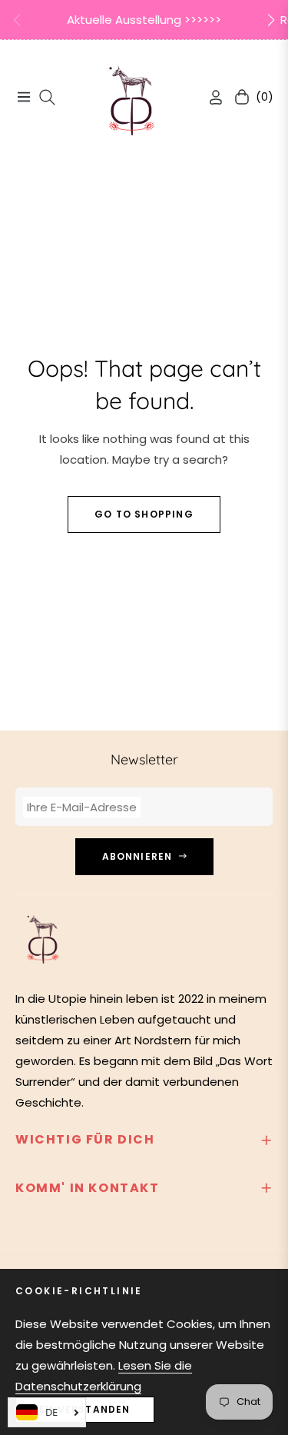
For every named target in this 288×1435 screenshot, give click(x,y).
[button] (271, 20)
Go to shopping (144, 514)
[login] (210, 97)
